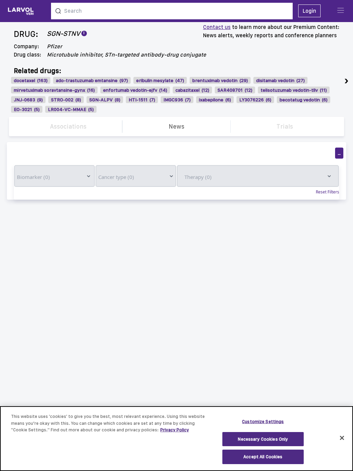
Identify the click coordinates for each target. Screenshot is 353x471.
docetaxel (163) (31, 80)
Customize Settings (263, 421)
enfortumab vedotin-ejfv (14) (135, 90)
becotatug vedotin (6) (303, 99)
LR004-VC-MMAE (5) (71, 109)
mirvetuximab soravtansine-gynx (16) (54, 90)
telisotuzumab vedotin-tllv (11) (294, 90)
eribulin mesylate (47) (160, 80)
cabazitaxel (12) (192, 90)
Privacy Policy (174, 429)
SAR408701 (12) (235, 90)
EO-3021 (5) (27, 109)
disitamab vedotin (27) (280, 80)
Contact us (217, 27)
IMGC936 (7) (177, 99)
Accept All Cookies (262, 456)
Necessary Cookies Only (263, 439)
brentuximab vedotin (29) (220, 80)
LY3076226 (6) (255, 99)
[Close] (342, 437)
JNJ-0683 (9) (28, 99)
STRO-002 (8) (66, 99)
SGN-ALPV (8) (104, 99)
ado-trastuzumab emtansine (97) (92, 80)
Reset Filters (327, 192)
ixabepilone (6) (215, 99)
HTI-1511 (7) (142, 99)
